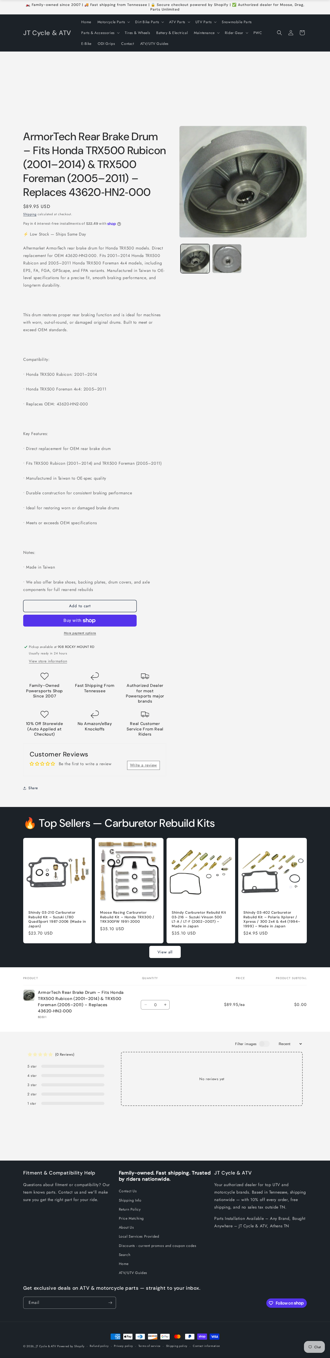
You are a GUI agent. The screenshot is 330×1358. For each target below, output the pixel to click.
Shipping (30, 214)
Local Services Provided (139, 1236)
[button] (113, 21)
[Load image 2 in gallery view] (226, 258)
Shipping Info (130, 1200)
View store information (48, 661)
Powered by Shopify (71, 1346)
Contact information (206, 1346)
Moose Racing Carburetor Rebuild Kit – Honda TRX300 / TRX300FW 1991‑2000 (127, 917)
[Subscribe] (110, 1303)
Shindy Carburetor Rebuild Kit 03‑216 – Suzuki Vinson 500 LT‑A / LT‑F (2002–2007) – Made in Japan (199, 919)
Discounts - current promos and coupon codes (157, 1245)
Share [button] (33, 787)
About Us (126, 1227)
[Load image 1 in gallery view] (195, 258)
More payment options (80, 633)
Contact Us (128, 1191)
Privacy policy (123, 1346)
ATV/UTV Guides (133, 1272)
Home (124, 1263)
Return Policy (130, 1209)
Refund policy (99, 1346)
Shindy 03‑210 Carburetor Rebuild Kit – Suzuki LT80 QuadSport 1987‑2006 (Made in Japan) (57, 919)
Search (124, 1254)
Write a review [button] (143, 765)
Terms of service (149, 1346)
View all (165, 952)
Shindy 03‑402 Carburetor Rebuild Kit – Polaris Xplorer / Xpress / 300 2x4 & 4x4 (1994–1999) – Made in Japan (271, 919)
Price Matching (131, 1218)
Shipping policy (177, 1346)
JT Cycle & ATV (46, 1346)
